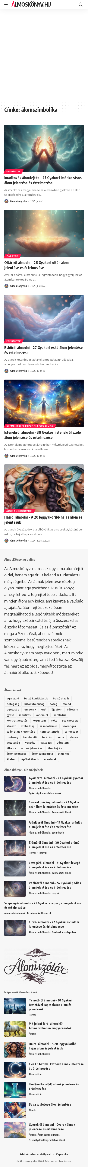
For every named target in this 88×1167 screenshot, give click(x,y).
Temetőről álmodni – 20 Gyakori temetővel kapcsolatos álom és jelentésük (50, 1004)
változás (46, 742)
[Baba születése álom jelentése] (15, 1110)
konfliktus (59, 715)
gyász (10, 715)
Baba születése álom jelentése (50, 1104)
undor (60, 737)
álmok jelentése (32, 748)
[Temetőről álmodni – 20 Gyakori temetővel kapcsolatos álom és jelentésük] (15, 1006)
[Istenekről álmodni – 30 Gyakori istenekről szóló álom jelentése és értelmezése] (44, 403)
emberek (30, 709)
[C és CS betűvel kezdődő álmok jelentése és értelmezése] (15, 1070)
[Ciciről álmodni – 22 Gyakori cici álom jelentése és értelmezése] (15, 928)
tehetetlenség (50, 731)
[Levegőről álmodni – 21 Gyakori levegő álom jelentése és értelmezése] (15, 868)
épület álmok (30, 759)
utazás (73, 737)
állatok (11, 748)
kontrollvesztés (17, 720)
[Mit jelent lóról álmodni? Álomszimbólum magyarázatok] (15, 1029)
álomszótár (59, 627)
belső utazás (61, 698)
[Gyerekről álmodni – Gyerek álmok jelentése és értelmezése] (15, 1130)
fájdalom (56, 709)
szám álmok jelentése (21, 731)
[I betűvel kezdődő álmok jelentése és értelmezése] (15, 1090)
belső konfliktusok (36, 698)
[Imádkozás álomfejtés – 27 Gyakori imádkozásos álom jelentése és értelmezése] (44, 148)
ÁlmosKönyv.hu (31, 4)
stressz (11, 726)
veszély (30, 742)
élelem (11, 759)
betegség (13, 704)
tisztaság (12, 737)
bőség (53, 704)
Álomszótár (35, 1074)
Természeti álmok (61, 812)
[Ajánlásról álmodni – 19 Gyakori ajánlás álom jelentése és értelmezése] (15, 828)
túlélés (46, 737)
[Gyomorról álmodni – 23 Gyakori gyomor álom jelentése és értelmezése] (15, 784)
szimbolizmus (48, 726)
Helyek (32, 852)
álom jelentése (16, 753)
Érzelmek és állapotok (39, 913)
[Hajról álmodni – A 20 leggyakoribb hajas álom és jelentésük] (44, 488)
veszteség (13, 742)
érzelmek (50, 759)
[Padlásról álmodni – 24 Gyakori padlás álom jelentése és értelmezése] (15, 889)
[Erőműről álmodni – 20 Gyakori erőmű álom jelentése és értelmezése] (15, 848)
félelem (72, 709)
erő (43, 709)
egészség (13, 709)
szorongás (69, 726)
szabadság (28, 726)
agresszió (13, 698)
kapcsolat (42, 715)
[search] (81, 4)
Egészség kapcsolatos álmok (45, 793)
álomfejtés (55, 748)
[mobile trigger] (8, 4)
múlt (54, 720)
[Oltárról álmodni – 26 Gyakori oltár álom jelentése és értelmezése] (44, 233)
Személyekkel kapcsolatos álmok (29, 426)
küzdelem (39, 720)
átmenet (63, 753)
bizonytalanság (34, 704)
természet (71, 731)
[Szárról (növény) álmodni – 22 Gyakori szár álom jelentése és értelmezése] (15, 808)
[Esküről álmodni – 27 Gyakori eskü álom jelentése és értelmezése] (44, 318)
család (67, 704)
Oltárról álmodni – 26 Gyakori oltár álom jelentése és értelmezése (36, 265)
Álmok (32, 1033)
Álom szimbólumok (19, 511)
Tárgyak (12, 256)
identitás (25, 715)
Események (13, 171)
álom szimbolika (42, 753)
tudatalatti (30, 737)
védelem (63, 742)
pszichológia (70, 720)
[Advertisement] (44, 55)
